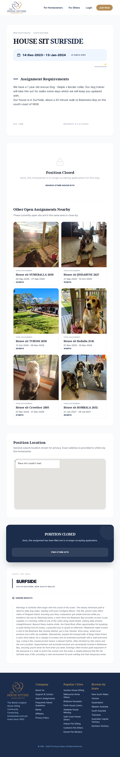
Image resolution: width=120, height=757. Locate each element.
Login (89, 7)
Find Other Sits (60, 552)
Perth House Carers (73, 705)
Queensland (97, 702)
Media (38, 709)
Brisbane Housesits (73, 701)
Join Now (104, 7)
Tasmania (96, 715)
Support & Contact (44, 694)
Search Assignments (45, 698)
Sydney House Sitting (74, 690)
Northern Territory (100, 726)
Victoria (95, 698)
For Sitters (74, 7)
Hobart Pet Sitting (72, 723)
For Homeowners (53, 7)
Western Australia (100, 706)
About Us (39, 690)
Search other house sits (60, 185)
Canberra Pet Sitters (73, 727)
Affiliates (39, 713)
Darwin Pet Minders (73, 732)
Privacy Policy (42, 717)
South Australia (99, 710)
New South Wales (100, 694)
